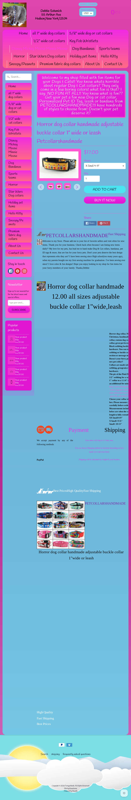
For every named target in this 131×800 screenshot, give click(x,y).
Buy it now (104, 200)
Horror (19, 56)
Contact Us (113, 64)
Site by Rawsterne (70, 788)
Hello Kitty (109, 56)
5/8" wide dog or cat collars (90, 33)
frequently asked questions (76, 754)
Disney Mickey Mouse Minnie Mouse (40, 48)
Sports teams (109, 48)
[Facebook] (11, 271)
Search (44, 754)
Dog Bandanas (83, 48)
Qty (86, 173)
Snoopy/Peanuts (22, 64)
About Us (92, 64)
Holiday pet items (83, 56)
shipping (55, 754)
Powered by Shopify (70, 791)
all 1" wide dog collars (48, 33)
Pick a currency (87, 10)
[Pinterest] (17, 271)
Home (23, 33)
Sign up (93, 4)
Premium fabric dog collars (60, 64)
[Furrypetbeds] (15, 15)
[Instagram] (24, 271)
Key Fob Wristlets (83, 41)
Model (87, 160)
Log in (82, 4)
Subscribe (19, 310)
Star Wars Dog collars (47, 56)
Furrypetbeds (69, 786)
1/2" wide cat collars (49, 41)
